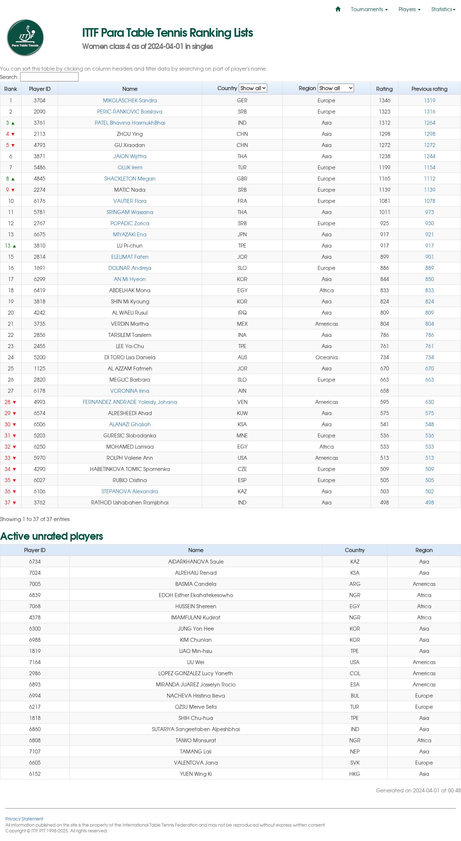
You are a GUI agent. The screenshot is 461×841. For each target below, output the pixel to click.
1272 (429, 144)
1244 (429, 156)
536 (429, 435)
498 (429, 502)
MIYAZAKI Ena (130, 234)
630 (429, 401)
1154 (429, 167)
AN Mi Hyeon (130, 278)
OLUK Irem (130, 167)
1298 (429, 133)
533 (429, 446)
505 (429, 480)
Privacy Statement (24, 818)
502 (429, 491)
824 (429, 301)
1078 (429, 200)
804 (429, 323)
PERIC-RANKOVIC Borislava (129, 111)
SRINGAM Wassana (130, 211)
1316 (429, 111)
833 (429, 290)
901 (429, 256)
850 (429, 278)
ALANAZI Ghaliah (130, 424)
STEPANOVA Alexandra (130, 491)
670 (429, 368)
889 (429, 267)
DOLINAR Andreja (129, 267)
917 (429, 245)
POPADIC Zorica (130, 223)
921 (429, 234)
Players (408, 9)
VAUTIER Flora (130, 200)
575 (429, 413)
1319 (429, 100)
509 (429, 468)
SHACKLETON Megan (130, 178)
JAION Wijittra (130, 156)
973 (429, 211)
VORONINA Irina (129, 390)
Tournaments (367, 9)
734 (429, 357)
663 (429, 379)
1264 (429, 122)
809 (429, 312)
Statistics (441, 9)
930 (429, 223)
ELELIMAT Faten (130, 256)
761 (429, 346)
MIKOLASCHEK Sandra (130, 100)
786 (429, 334)
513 (429, 457)
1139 (429, 189)
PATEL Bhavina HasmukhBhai (130, 122)
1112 (429, 178)
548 (429, 424)
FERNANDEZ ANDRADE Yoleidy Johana (130, 401)
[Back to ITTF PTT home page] (38, 38)
